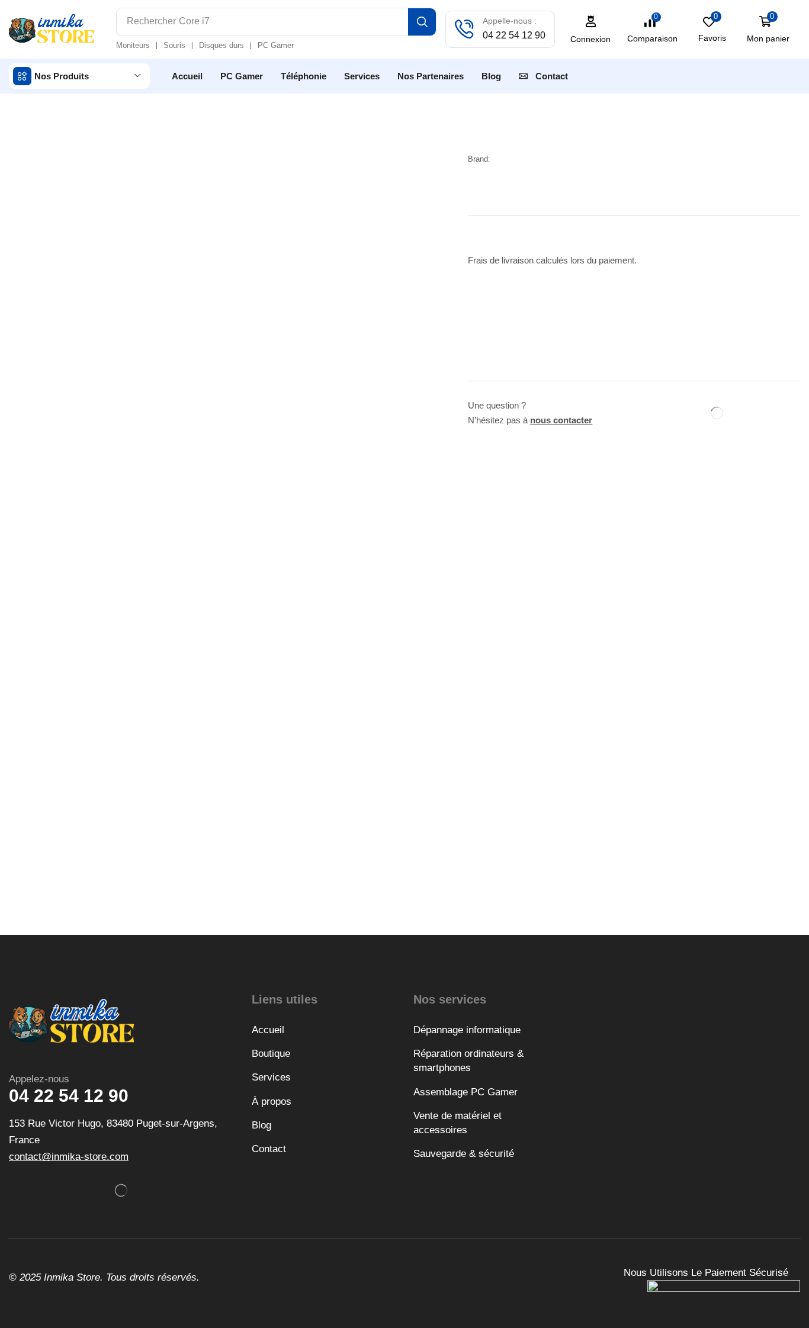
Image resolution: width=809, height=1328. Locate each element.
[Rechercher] (422, 22)
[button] (591, 29)
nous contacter (561, 420)
